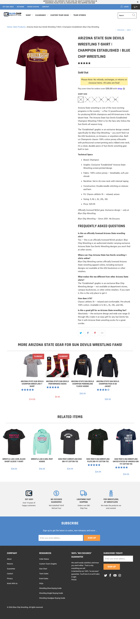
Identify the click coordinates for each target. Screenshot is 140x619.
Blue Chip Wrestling (20, 607)
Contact (45, 7)
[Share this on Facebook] (88, 333)
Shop (28, 15)
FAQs (41, 583)
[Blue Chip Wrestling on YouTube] (115, 575)
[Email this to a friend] (102, 333)
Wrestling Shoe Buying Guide (50, 588)
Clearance (40, 15)
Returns (20, 7)
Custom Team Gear (59, 15)
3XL (115, 99)
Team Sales (43, 574)
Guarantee (11, 569)
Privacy (10, 578)
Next (129, 30)
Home (9, 27)
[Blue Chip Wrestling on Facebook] (110, 575)
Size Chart (43, 569)
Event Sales (43, 578)
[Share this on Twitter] (81, 333)
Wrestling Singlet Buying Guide (51, 593)
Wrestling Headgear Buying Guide (52, 598)
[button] (84, 63)
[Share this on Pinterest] (95, 333)
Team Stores (79, 15)
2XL (108, 99)
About (9, 559)
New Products (19, 27)
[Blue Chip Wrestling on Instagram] (120, 575)
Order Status (33, 7)
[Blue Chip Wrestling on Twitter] (105, 575)
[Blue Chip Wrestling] (12, 14)
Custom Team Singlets (48, 564)
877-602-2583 (8, 7)
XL (101, 99)
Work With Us (12, 583)
